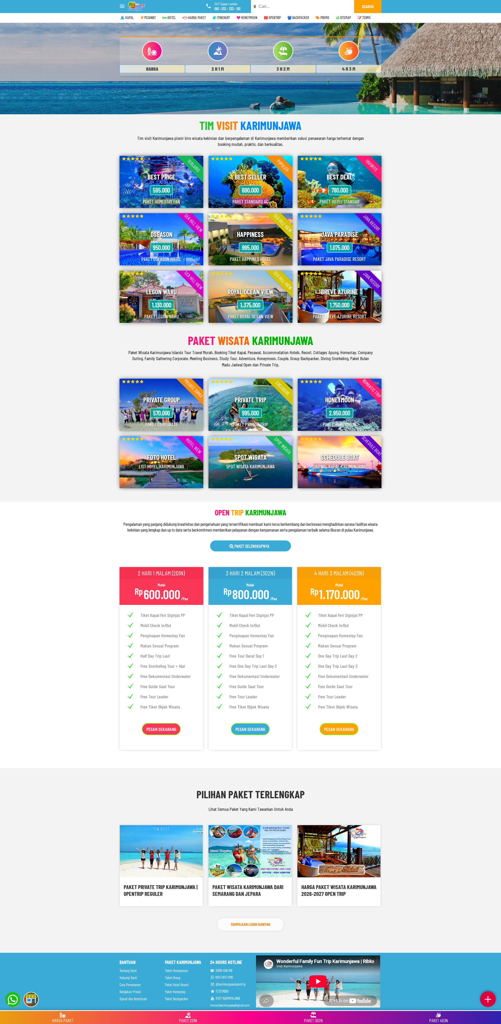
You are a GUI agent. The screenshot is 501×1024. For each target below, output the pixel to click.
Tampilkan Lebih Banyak (250, 924)
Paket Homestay (175, 992)
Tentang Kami (128, 970)
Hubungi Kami (128, 977)
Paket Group (172, 977)
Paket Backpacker (176, 999)
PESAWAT (150, 17)
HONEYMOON (248, 17)
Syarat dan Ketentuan (133, 999)
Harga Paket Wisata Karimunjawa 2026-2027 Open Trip (339, 890)
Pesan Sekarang (161, 729)
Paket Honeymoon (176, 970)
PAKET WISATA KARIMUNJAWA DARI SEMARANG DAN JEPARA (247, 890)
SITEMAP (345, 17)
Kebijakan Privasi (130, 992)
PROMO (324, 17)
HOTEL (171, 17)
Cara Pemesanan (130, 985)
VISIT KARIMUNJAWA (227, 998)
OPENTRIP (274, 17)
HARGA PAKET (196, 17)
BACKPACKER (300, 17)
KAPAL (129, 17)
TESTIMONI (222, 991)
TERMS (366, 17)
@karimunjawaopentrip (230, 984)
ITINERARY (223, 17)
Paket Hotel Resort (177, 985)
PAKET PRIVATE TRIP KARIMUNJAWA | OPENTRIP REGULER (161, 890)
